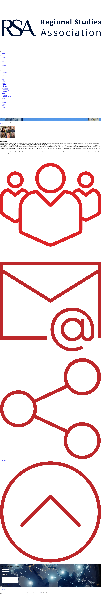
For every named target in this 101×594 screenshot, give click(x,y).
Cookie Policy (3, 588)
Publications (3, 93)
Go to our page (3, 53)
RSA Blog (4, 85)
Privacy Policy (3, 589)
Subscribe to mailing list (5, 75)
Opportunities (5, 91)
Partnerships (4, 84)
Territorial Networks (5, 88)
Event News (1, 123)
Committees (4, 81)
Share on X (3, 61)
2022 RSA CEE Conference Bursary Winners (7, 122)
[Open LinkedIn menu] (0, 51)
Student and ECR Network (6, 90)
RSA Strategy (5, 80)
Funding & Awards (4, 92)
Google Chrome (8, 7)
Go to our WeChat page (4, 72)
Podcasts (4, 98)
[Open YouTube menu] (0, 55)
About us (3, 79)
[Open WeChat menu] (0, 70)
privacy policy (7, 584)
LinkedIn (4, 460)
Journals (4, 94)
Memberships (5, 83)
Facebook (2, 460)
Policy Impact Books (5, 95)
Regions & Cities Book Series (7, 96)
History (4, 82)
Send (0, 586)
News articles (5, 86)
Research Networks (5, 89)
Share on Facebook (4, 65)
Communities (3, 87)
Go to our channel (4, 57)
